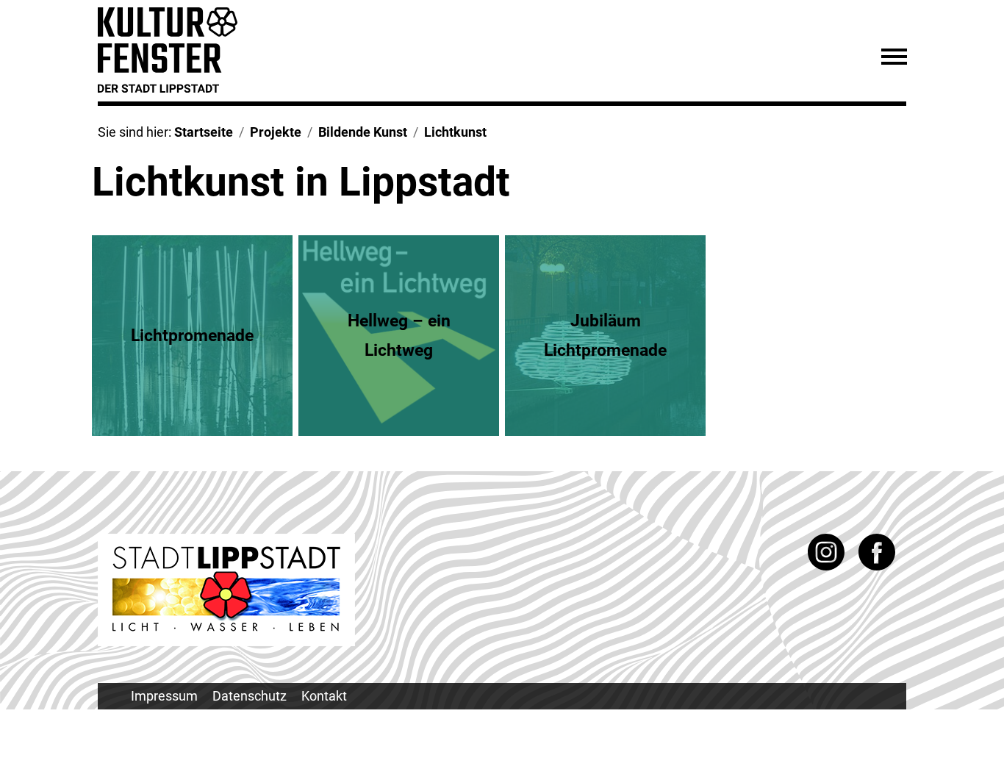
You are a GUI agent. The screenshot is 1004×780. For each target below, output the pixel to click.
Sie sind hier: (136, 132)
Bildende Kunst (362, 132)
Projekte (275, 132)
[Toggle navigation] (893, 58)
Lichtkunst (455, 132)
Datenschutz (249, 696)
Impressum (164, 696)
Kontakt (324, 696)
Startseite (203, 132)
